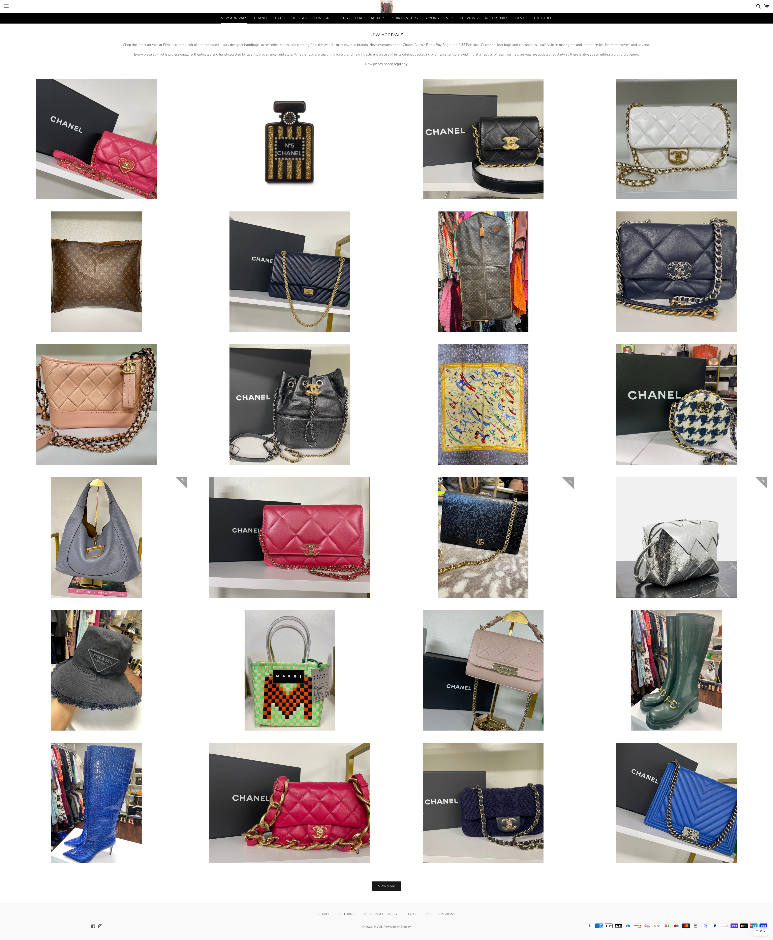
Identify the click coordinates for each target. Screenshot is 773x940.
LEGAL (411, 914)
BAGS (280, 18)
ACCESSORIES (496, 18)
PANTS (521, 18)
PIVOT (378, 927)
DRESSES (299, 18)
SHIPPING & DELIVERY (380, 914)
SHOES (342, 18)
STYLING (432, 18)
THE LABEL (543, 18)
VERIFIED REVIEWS (462, 18)
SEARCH (324, 914)
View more (386, 886)
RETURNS (347, 914)
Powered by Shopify (397, 927)
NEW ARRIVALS (234, 18)
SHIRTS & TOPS (405, 18)
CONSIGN (322, 18)
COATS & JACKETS (370, 18)
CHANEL (261, 18)
